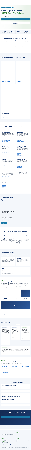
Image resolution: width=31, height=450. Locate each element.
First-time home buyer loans (5, 176)
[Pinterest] (7, 444)
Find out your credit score (5, 117)
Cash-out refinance (19, 166)
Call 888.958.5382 (15, 23)
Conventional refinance (20, 162)
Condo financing (4, 185)
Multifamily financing (4, 165)
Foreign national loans (20, 155)
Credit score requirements (20, 174)
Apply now (15, 416)
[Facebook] (2, 444)
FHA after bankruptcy (5, 141)
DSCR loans (3, 162)
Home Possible (19, 140)
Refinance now (19, 81)
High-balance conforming (20, 141)
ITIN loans (18, 154)
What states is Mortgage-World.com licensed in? (9, 385)
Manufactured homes (4, 186)
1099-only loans (19, 153)
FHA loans (3, 136)
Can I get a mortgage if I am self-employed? (8, 399)
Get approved (4, 223)
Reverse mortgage (19, 167)
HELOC (18, 165)
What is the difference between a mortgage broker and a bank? (11, 396)
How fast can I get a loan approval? (7, 388)
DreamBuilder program (5, 177)
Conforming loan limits (20, 142)
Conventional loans (19, 136)
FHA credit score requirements (6, 140)
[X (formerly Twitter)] (5, 444)
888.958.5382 (3, 441)
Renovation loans (4, 187)
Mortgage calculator (4, 366)
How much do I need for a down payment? (8, 402)
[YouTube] (8, 444)
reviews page (18, 324)
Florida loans (3, 272)
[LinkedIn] (10, 444)
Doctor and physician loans (5, 152)
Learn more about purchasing (6, 81)
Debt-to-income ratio (14, 366)
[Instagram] (3, 444)
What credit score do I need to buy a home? (8, 393)
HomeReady (18, 139)
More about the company (5, 314)
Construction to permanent (5, 188)
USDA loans (3, 139)
